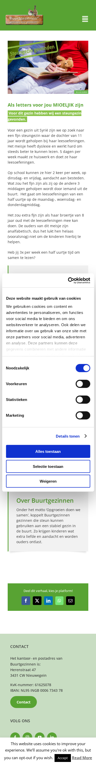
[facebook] (15, 737)
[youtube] (40, 737)
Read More (82, 757)
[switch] (83, 384)
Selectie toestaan (48, 466)
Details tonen (68, 436)
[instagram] (27, 737)
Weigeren (48, 481)
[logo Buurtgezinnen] (24, 6)
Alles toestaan (48, 451)
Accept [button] (63, 758)
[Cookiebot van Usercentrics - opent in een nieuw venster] (68, 280)
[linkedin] (52, 737)
